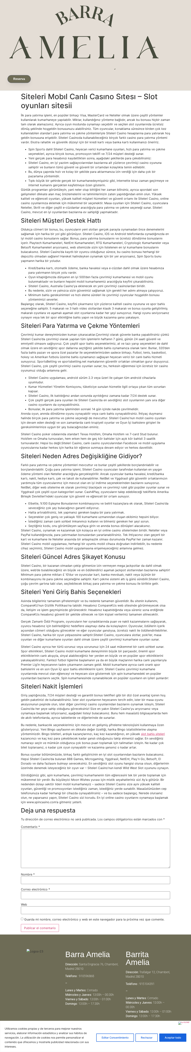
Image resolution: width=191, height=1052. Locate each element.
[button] (44, 78)
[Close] (183, 1023)
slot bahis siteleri (153, 734)
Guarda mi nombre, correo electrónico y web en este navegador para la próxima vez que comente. (94, 919)
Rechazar (146, 1037)
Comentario (30, 826)
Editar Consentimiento (115, 1037)
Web (24, 904)
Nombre (28, 874)
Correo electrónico (35, 889)
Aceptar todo (173, 1037)
